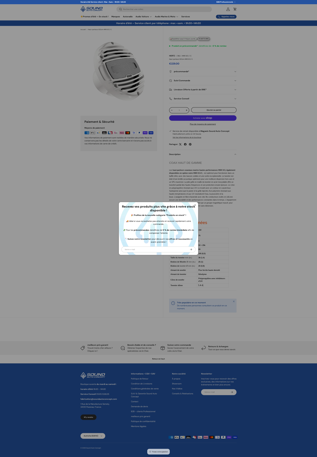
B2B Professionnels (224, 2)
